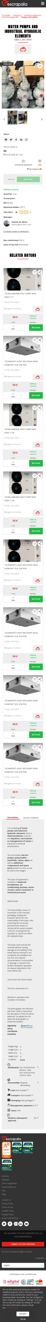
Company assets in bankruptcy (16, 231)
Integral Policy (7, 1214)
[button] (6, 139)
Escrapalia (6, 15)
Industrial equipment (32, 15)
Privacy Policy (7, 1203)
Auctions (5, 1176)
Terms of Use (7, 1207)
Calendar (5, 1179)
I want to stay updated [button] (23, 1244)
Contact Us (6, 1200)
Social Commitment (10, 1218)
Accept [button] (22, 1314)
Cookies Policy (8, 1211)
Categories (17, 15)
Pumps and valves (29, 17)
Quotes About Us (9, 1187)
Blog (4, 1194)
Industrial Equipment (10, 17)
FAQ (3, 1190)
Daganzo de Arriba (13, 308)
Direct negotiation (9, 1183)
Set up (23, 1319)
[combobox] (23, 1265)
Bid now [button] (36, 327)
